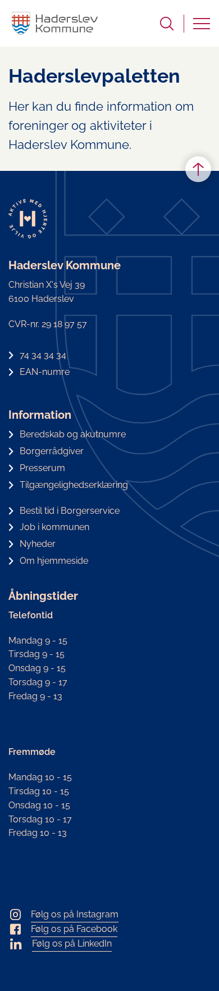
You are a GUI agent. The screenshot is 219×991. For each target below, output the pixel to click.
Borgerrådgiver (52, 451)
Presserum (42, 468)
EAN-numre (45, 371)
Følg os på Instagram (74, 914)
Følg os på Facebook (74, 929)
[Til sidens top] (198, 169)
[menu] (202, 24)
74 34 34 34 (43, 355)
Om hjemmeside (54, 560)
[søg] (166, 23)
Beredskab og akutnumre (73, 434)
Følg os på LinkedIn (72, 943)
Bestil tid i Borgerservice (70, 510)
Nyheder (38, 544)
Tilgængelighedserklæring (74, 484)
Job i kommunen (54, 527)
